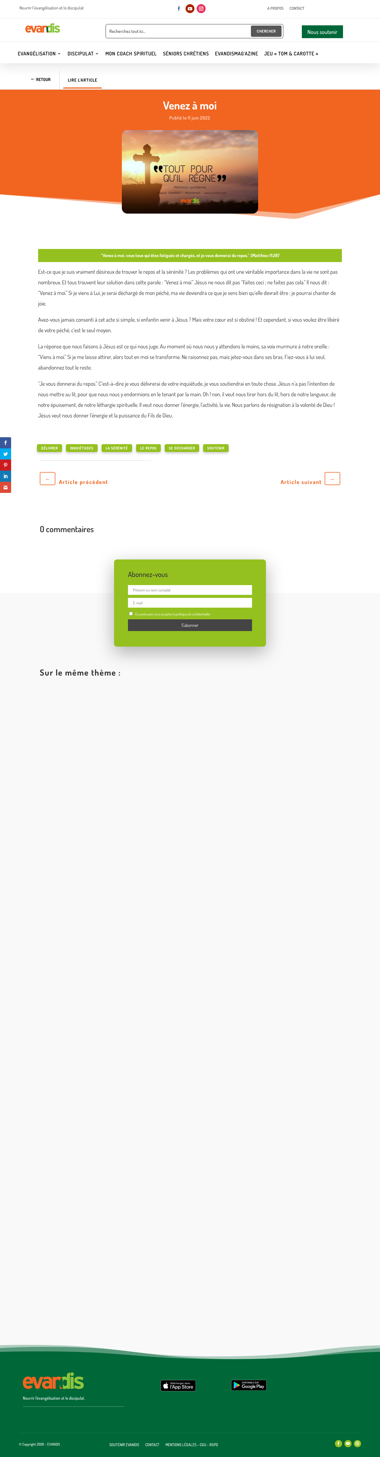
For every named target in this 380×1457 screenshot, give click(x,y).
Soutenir (215, 448)
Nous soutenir (322, 31)
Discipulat (81, 54)
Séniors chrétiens (186, 54)
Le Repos (148, 448)
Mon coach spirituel (131, 54)
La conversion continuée (73, 1308)
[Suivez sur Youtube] (190, 8)
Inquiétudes (81, 448)
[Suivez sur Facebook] (178, 8)
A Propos (275, 8)
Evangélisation (37, 54)
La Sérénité (117, 448)
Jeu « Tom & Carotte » (291, 54)
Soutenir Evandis (124, 1445)
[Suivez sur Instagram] (201, 8)
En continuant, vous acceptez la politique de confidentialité (172, 614)
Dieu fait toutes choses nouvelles (83, 876)
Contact (297, 8)
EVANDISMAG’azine (236, 54)
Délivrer (49, 448)
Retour (43, 79)
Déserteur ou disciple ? (71, 1092)
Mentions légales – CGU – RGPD (192, 1445)
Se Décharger (182, 448)
